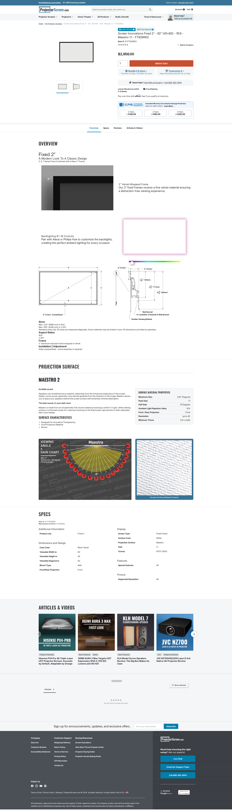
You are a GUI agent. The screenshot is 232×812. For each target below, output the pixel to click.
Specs (106, 128)
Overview (94, 128)
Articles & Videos (135, 128)
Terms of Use (36, 792)
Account (178, 9)
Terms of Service (61, 752)
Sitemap (59, 792)
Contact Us (58, 765)
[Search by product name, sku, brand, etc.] (150, 9)
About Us (35, 742)
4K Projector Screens (53, 24)
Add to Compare (186, 45)
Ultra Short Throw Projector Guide (89, 747)
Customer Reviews (38, 747)
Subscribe (171, 726)
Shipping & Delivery (62, 742)
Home (41, 24)
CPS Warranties (60, 761)
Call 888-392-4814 (185, 3)
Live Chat (178, 759)
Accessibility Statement (40, 752)
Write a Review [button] (180, 685)
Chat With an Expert (153, 82)
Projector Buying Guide (85, 752)
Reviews (118, 128)
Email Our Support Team (178, 767)
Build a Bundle (126, 29)
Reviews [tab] (48, 689)
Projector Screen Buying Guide (88, 756)
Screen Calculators (83, 742)
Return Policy (59, 747)
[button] (190, 9)
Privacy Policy (60, 756)
